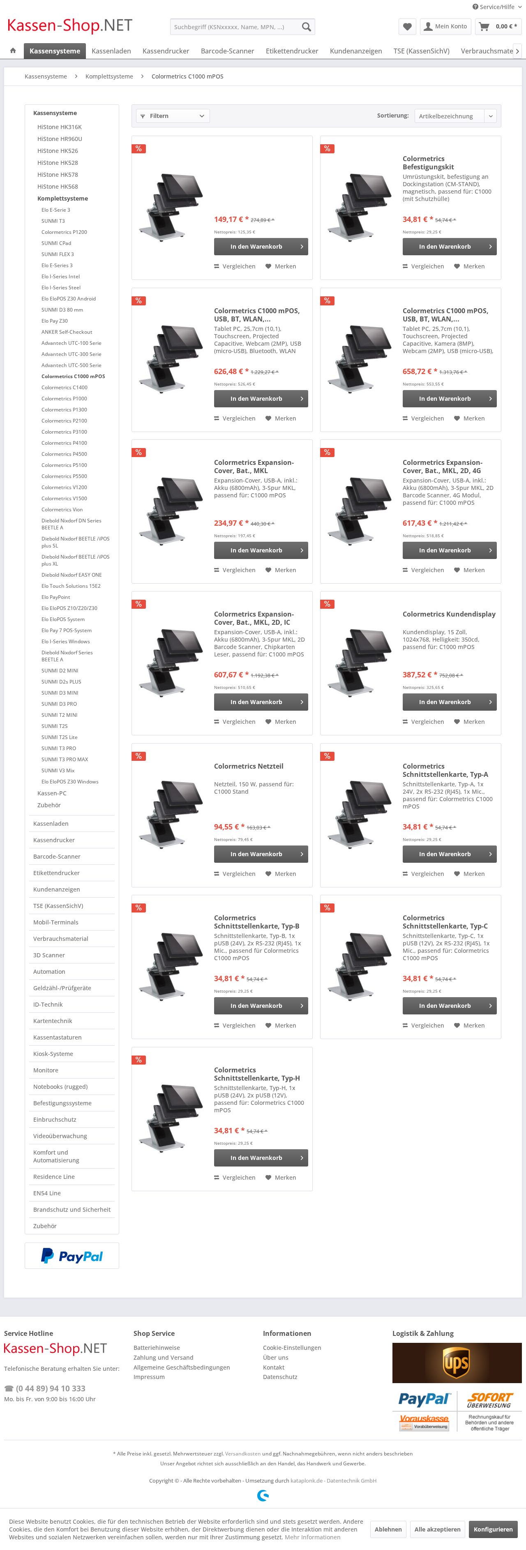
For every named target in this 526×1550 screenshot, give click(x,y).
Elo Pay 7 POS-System (67, 630)
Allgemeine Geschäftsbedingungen (182, 1367)
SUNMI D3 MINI (60, 692)
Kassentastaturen (57, 1037)
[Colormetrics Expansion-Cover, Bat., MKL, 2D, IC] (171, 663)
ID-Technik (48, 1004)
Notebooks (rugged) (60, 1086)
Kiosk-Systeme (53, 1054)
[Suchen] (306, 26)
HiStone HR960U (59, 139)
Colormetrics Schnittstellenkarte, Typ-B (257, 922)
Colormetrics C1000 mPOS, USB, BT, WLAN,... (257, 315)
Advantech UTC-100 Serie (72, 343)
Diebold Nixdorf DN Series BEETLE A (72, 524)
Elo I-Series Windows (66, 641)
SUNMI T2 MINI (60, 714)
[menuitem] (242, 26)
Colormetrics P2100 (64, 420)
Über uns (275, 1357)
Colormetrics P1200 (64, 232)
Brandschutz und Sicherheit (72, 1209)
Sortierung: (393, 115)
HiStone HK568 (57, 186)
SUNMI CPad (56, 243)
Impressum (149, 1377)
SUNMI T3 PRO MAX (65, 759)
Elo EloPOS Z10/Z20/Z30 (69, 608)
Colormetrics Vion (62, 509)
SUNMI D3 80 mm (62, 309)
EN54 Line (47, 1193)
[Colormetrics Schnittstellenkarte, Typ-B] (171, 966)
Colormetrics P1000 (64, 398)
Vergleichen (238, 266)
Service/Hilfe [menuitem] (497, 7)
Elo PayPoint (56, 597)
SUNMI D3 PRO (59, 703)
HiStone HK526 (57, 151)
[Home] (13, 51)
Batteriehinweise (157, 1347)
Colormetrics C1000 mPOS (73, 376)
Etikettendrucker (56, 873)
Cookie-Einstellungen (292, 1347)
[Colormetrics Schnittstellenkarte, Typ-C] (359, 966)
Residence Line (54, 1176)
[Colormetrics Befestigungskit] (359, 207)
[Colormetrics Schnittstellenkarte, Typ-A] (359, 815)
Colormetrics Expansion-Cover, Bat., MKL (254, 466)
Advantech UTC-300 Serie (72, 354)
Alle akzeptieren (438, 1529)
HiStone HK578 (57, 174)
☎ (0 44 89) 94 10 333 (44, 1388)
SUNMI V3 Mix (58, 770)
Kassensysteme (55, 113)
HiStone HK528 (57, 162)
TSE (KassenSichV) (58, 906)
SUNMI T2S (55, 726)
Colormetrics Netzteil (249, 766)
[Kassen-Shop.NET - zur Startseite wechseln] (70, 28)
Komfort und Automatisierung (56, 1156)
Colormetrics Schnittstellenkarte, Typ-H (257, 1074)
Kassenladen (51, 823)
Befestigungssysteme (62, 1103)
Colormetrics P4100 (64, 442)
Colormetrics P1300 (64, 409)
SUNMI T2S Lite (60, 737)
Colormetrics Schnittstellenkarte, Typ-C (445, 922)
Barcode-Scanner (57, 856)
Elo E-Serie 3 (56, 209)
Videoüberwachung (60, 1136)
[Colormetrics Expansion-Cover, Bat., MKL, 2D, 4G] (359, 511)
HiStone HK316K (59, 127)
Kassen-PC (52, 793)
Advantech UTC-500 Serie (72, 365)
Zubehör (49, 805)
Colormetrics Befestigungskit (428, 163)
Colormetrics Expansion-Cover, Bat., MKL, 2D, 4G (442, 466)
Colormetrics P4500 (64, 453)
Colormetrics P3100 (64, 431)
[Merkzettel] (407, 26)
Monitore (45, 1070)
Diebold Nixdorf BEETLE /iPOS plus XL (76, 560)
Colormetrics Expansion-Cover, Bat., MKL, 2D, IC (254, 618)
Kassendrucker (54, 840)
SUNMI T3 (53, 220)
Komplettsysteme (62, 198)
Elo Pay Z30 (55, 320)
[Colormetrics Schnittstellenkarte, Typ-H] (171, 1119)
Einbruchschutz (54, 1119)
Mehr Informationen (313, 1537)
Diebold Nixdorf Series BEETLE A (67, 656)
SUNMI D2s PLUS (61, 681)
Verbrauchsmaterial (60, 938)
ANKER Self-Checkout (67, 331)
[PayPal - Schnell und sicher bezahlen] (72, 1256)
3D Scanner (49, 955)
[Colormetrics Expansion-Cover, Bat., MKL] (171, 511)
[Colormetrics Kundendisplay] (359, 663)
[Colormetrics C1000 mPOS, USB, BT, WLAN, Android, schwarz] (171, 359)
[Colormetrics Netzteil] (171, 815)
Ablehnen (388, 1529)
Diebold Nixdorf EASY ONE (72, 574)
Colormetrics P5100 (64, 465)
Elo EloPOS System (63, 619)
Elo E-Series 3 (57, 265)
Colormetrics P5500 (64, 476)
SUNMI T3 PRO (59, 748)
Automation (49, 971)
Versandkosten (243, 1453)
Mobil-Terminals (55, 922)
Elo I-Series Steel (61, 287)
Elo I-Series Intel (61, 276)
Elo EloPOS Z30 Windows (70, 781)
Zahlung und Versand (164, 1357)
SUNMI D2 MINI (60, 670)
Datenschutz (280, 1377)
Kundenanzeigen (56, 889)
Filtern (158, 116)
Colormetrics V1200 (64, 487)
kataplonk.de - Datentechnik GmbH (334, 1480)
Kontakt (273, 1367)
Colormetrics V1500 (64, 498)
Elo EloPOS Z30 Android (69, 298)
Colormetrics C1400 (65, 387)
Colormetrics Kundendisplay (449, 614)
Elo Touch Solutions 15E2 (71, 585)
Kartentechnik (52, 1021)
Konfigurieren (493, 1529)
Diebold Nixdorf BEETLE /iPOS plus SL (76, 542)
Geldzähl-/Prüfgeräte (62, 988)
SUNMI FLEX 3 (58, 254)
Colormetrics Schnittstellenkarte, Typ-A (445, 770)
